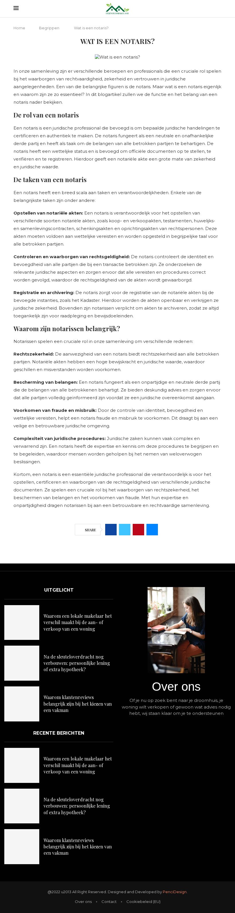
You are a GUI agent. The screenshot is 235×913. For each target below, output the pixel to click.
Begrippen (49, 28)
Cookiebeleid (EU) (143, 901)
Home (19, 28)
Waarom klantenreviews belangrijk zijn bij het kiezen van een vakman (78, 703)
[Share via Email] (152, 529)
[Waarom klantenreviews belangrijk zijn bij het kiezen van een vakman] (21, 703)
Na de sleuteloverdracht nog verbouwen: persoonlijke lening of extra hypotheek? (77, 663)
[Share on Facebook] (111, 529)
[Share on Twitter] (124, 529)
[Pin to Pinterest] (138, 529)
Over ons (83, 901)
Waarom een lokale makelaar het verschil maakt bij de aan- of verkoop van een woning (78, 622)
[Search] (219, 8)
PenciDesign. (175, 891)
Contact (109, 901)
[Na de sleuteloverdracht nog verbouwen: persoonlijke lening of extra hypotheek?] (21, 663)
